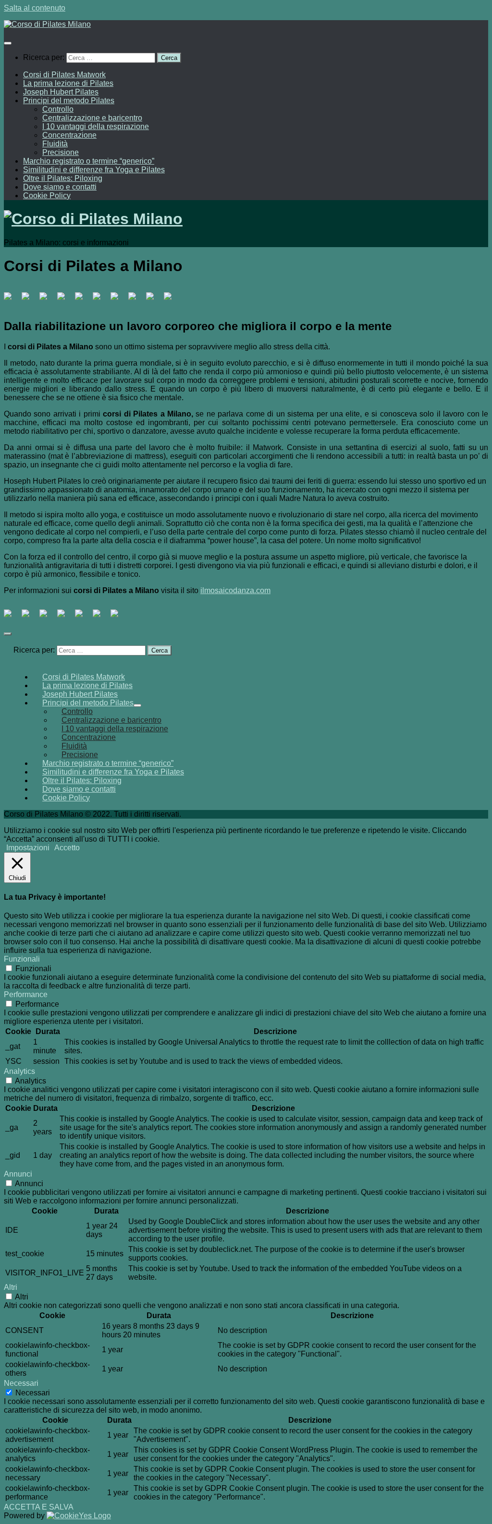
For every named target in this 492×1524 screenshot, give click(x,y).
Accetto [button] (67, 848)
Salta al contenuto (34, 8)
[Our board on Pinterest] (47, 300)
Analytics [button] (19, 1071)
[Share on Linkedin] (82, 617)
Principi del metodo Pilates (68, 100)
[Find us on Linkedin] (65, 300)
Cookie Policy (47, 195)
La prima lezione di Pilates (68, 83)
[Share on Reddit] (47, 617)
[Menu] (8, 43)
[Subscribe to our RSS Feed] (82, 300)
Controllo (58, 109)
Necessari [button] (21, 1383)
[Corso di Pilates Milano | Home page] (47, 24)
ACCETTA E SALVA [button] (39, 1507)
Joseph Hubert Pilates (60, 92)
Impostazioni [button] (27, 848)
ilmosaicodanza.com (235, 590)
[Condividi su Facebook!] (11, 617)
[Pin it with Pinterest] (65, 617)
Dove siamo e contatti (60, 187)
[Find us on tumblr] (136, 300)
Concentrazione (69, 135)
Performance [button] (26, 994)
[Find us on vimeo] (118, 300)
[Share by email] (118, 617)
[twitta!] (29, 617)
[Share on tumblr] (100, 617)
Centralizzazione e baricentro (92, 118)
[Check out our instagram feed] (153, 300)
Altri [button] (10, 1287)
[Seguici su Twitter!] (29, 300)
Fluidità (55, 144)
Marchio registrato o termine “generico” (88, 161)
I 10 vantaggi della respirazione (95, 126)
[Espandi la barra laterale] (8, 633)
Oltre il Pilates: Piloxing (62, 178)
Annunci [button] (18, 1174)
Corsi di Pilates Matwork (64, 75)
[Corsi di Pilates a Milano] (11, 300)
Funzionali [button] (22, 959)
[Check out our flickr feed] (171, 300)
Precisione (60, 152)
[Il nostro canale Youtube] (100, 300)
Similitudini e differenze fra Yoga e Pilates (94, 170)
